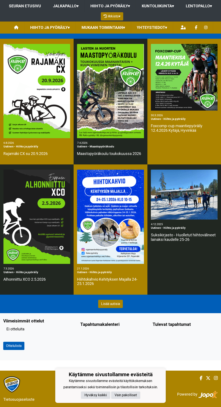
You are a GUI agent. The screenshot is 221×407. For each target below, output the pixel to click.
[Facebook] (196, 28)
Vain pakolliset (126, 395)
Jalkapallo (66, 6)
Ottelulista (14, 346)
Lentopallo (199, 6)
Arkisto (114, 16)
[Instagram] (206, 28)
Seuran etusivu (25, 6)
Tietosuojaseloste (19, 399)
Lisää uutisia (110, 304)
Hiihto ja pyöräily (110, 6)
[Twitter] (206, 378)
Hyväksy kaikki (95, 395)
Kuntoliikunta (158, 6)
